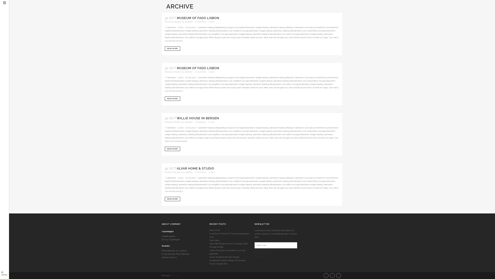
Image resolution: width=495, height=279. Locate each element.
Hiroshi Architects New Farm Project (224, 257)
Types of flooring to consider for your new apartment (227, 252)
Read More (172, 48)
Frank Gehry (214, 240)
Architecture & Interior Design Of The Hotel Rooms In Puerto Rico (227, 262)
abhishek (189, 22)
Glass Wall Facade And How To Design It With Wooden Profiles (228, 245)
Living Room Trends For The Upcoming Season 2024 (229, 235)
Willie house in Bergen (198, 118)
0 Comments (200, 22)
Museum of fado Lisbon (198, 18)
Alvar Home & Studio (195, 168)
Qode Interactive (176, 275)
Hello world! (214, 230)
